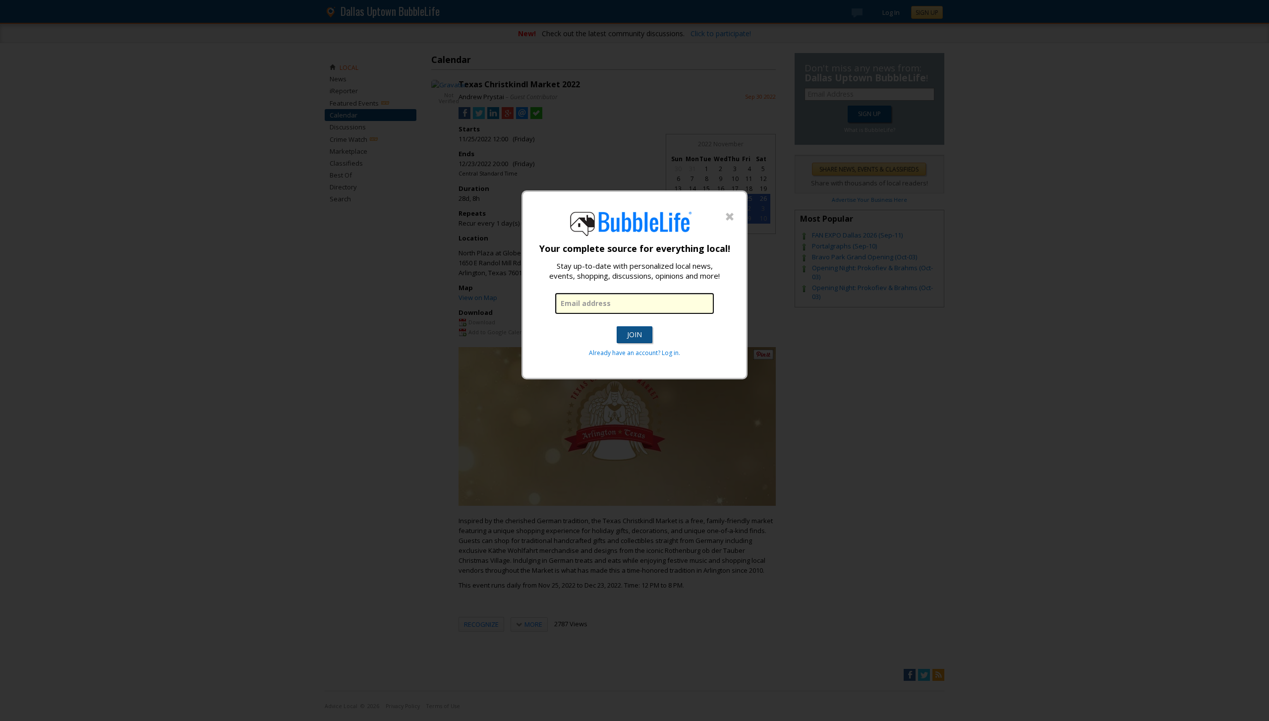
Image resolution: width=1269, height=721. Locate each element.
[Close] (730, 217)
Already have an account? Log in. (634, 353)
